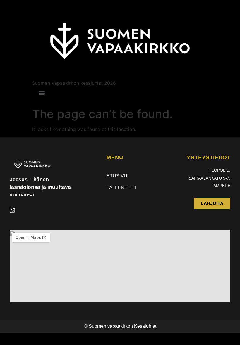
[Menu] (42, 93)
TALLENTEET (121, 187)
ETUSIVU (117, 175)
